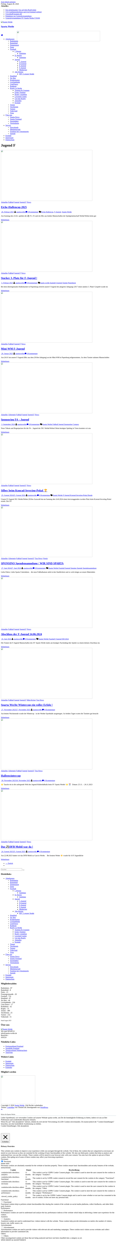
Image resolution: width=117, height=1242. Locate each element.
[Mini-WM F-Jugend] (46, 342)
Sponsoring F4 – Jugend (15, 419)
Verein (45, 558)
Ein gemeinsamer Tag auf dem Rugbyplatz (20, 10)
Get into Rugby (20, 99)
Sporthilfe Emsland (12, 1048)
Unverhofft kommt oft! (13, 14)
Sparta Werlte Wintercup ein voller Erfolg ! (27, 704)
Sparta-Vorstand (16, 119)
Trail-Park (9, 1052)
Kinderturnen (15, 80)
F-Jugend (22, 68)
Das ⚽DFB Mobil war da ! (17, 846)
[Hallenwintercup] (46, 769)
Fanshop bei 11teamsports (19, 131)
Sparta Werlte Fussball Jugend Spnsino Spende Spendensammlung (72, 568)
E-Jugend (22, 66)
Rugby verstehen (21, 94)
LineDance (14, 84)
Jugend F (23, 202)
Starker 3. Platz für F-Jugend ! (19, 278)
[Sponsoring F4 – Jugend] (46, 413)
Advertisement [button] (6, 1225)
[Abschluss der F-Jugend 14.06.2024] (46, 627)
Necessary (7, 1161)
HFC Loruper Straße (26, 74)
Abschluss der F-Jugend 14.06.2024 (21, 634)
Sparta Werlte (7, 26)
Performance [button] (5, 1208)
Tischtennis (14, 107)
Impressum (9, 138)
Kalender (8, 1067)
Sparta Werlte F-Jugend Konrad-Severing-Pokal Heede (72, 495)
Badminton (14, 41)
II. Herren (18, 55)
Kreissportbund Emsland (14, 1046)
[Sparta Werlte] (2, 35)
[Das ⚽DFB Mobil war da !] (46, 840)
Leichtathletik (15, 82)
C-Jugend (22, 62)
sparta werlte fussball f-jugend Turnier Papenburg (58, 283)
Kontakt (17, 103)
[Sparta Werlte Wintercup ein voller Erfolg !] (46, 698)
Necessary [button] (4, 1159)
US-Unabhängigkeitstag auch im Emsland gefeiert (23, 12)
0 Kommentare (33, 212)
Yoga (12, 113)
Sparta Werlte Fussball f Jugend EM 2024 (54, 639)
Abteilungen (9, 39)
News (29, 202)
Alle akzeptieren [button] (23, 1126)
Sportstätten (14, 121)
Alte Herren (19, 72)
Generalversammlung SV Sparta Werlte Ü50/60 (22, 18)
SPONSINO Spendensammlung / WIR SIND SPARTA (32, 563)
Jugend (17, 60)
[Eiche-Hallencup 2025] (46, 200)
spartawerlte (20, 212)
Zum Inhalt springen (8, 2)
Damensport (14, 45)
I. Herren (18, 51)
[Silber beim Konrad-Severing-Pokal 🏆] (46, 483)
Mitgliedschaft (15, 129)
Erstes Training (20, 92)
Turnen (12, 109)
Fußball (11, 202)
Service (8, 125)
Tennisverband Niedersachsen (16, 1050)
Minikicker (23, 70)
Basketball (14, 43)
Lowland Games (21, 97)
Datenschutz (9, 140)
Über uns (8, 115)
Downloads (14, 127)
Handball (13, 76)
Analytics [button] (4, 1217)
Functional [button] (5, 1200)
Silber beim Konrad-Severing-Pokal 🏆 (24, 490)
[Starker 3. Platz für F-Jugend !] (46, 271)
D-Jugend (22, 64)
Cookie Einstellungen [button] (8, 1126)
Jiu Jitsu (13, 78)
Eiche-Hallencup (47, 212)
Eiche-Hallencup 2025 (14, 207)
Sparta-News (14, 117)
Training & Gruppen (22, 90)
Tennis (12, 105)
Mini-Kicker (31, 700)
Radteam (13, 86)
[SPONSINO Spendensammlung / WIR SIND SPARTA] (46, 556)
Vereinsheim (14, 123)
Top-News (39, 558)
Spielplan (22, 53)
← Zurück (9, 863)
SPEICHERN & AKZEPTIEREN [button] (13, 1240)
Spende (12, 134)
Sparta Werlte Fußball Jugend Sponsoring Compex (60, 424)
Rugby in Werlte (16, 88)
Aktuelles (18, 101)
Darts (12, 47)
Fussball (13, 49)
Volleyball (13, 111)
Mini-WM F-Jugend (13, 348)
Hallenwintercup (11, 775)
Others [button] (3, 1234)
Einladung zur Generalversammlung (18, 16)
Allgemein (12, 415)
